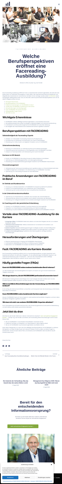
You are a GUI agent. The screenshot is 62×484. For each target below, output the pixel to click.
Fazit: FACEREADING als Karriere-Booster (16, 109)
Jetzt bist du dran (10, 113)
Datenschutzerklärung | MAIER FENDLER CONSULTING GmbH (16, 481)
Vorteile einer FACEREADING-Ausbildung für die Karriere (20, 106)
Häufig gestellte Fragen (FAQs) (14, 111)
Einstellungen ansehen (44, 477)
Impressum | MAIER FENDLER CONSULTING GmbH (41, 481)
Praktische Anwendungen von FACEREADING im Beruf (19, 105)
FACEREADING (52, 96)
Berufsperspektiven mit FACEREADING (15, 103)
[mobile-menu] (56, 4)
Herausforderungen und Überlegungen (16, 108)
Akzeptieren (10, 477)
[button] (51, 464)
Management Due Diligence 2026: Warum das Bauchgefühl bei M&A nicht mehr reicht (46, 383)
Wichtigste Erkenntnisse (12, 102)
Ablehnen (27, 477)
